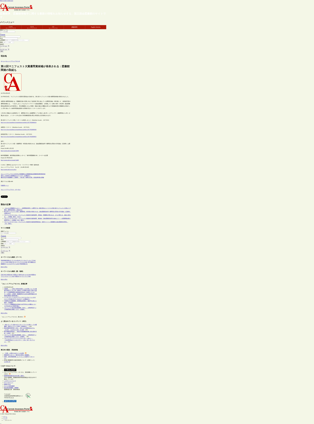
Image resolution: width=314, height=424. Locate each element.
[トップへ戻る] (0, 423)
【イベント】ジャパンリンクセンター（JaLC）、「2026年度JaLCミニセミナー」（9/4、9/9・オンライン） (19, 340)
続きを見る (4, 267)
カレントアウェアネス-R (8, 174)
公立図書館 (27, 174)
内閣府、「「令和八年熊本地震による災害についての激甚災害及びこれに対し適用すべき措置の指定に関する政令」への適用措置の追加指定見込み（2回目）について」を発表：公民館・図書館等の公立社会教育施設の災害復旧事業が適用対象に (20, 292)
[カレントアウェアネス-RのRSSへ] (24, 317)
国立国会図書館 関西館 (11, 387)
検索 (2, 51)
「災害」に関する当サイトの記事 (14, 353)
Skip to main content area (6, 0)
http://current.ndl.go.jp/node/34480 (10, 160)
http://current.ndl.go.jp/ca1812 (8, 169)
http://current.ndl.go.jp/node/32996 (10, 150)
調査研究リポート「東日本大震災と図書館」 (17, 355)
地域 (44, 174)
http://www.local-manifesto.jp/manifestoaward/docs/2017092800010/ (18, 122)
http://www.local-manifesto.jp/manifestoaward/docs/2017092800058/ (18, 129)
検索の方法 (7, 384)
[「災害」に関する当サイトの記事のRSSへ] (25, 353)
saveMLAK (7, 361)
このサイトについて (10, 381)
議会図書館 (34, 174)
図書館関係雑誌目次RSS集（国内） (14, 375)
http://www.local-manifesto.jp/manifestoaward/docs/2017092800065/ (18, 136)
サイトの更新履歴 (9, 386)
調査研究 (74, 27)
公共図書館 (21, 174)
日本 (16, 174)
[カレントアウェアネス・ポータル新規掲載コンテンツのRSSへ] (9, 374)
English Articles (95, 27)
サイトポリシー (8, 382)
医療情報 (40, 174)
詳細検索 (2, 35)
